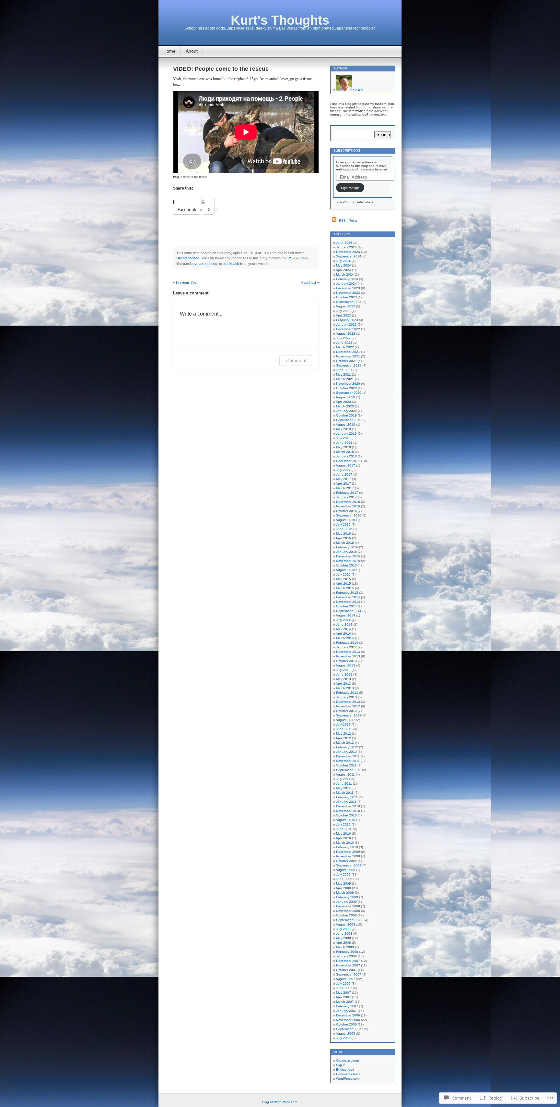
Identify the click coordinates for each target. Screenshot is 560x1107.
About (192, 51)
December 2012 (348, 701)
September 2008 (348, 920)
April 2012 (343, 738)
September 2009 (348, 865)
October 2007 (346, 970)
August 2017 (345, 465)
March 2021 (345, 379)
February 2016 (347, 547)
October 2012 (346, 711)
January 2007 (346, 1011)
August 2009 (345, 870)
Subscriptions (346, 150)
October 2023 (346, 297)
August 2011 (345, 774)
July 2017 (343, 470)
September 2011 (348, 770)
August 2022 (345, 333)
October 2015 (346, 565)
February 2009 (347, 897)
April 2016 (343, 538)
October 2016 (346, 511)
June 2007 (344, 988)
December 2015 (348, 556)
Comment (296, 360)
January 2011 (346, 801)
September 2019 (348, 420)
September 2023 (348, 302)
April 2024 (343, 270)
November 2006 (348, 1020)
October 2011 (346, 765)
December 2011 (348, 756)
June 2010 (344, 829)
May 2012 (343, 733)
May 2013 (343, 679)
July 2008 (343, 929)
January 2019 (346, 433)
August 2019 (345, 424)
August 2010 (345, 820)
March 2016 (345, 542)
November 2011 (348, 761)
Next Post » (310, 282)
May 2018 (343, 447)
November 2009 (348, 856)
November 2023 (348, 292)
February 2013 (347, 692)
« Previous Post (185, 282)
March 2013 (345, 688)
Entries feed (345, 1069)
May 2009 (343, 883)
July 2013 (343, 670)
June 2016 (344, 529)
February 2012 (347, 747)
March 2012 (345, 742)
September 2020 (348, 392)
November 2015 (348, 561)
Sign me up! (350, 188)
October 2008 (346, 915)
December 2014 (348, 597)
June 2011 (344, 783)
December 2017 (348, 461)
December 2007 (348, 961)
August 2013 (345, 665)
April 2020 (343, 402)
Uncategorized (187, 258)
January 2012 (346, 751)
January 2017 (346, 497)
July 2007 (343, 983)
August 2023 (345, 306)
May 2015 (343, 579)
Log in (340, 1065)
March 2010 (345, 842)
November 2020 (348, 383)
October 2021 (346, 361)
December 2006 (348, 1015)
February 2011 (347, 797)
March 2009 (345, 892)
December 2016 (348, 502)
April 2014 (343, 633)
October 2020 (346, 388)
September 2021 (348, 365)
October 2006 (346, 1024)
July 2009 (343, 874)
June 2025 (344, 242)
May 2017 (343, 479)
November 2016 (348, 506)
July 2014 (343, 620)
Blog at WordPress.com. (280, 1102)
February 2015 (347, 592)
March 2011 (345, 792)
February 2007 (347, 1006)
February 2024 (347, 279)
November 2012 (348, 706)
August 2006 (345, 1033)
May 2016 (343, 533)
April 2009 (343, 888)
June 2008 (344, 933)
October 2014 (346, 606)
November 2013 (348, 656)
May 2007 (343, 992)
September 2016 (348, 515)
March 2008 (345, 947)
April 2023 (343, 315)
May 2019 (343, 429)
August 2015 (345, 570)
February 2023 (347, 320)
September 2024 (348, 256)
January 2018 (346, 456)
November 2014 (348, 601)
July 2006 (343, 1038)
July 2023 (343, 311)
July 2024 (343, 261)
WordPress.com (347, 1078)
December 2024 (348, 252)
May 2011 (343, 788)
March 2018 (345, 452)
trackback (231, 264)
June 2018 (344, 442)
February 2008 (347, 951)
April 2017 (343, 483)
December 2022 (348, 329)
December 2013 (348, 651)
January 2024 (346, 283)
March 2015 (345, 588)
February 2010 (347, 847)
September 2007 (348, 974)
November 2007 (348, 965)
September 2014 (348, 611)
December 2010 (348, 806)
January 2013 (346, 697)
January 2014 (346, 647)
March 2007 (345, 1001)
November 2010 (348, 811)
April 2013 (343, 683)
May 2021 (343, 374)
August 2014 (345, 615)
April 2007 (343, 997)
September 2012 (348, 715)
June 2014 (344, 624)
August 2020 (345, 397)
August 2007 (345, 979)
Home (169, 51)
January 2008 (346, 956)
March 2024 (345, 274)
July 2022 (343, 338)
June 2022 (344, 342)
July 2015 (343, 574)
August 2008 (345, 924)
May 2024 (343, 265)
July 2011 (343, 779)
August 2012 (345, 720)
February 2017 (347, 492)
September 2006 (348, 1029)
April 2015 (343, 583)
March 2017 (345, 488)
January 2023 (346, 324)
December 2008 (348, 906)
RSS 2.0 (293, 258)
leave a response (203, 264)
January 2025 (346, 247)
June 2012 (344, 729)
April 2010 (343, 838)
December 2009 (348, 851)
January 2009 (346, 901)
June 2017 (344, 474)
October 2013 (346, 661)
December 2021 (348, 352)
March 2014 (345, 638)
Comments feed (348, 1074)
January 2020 (346, 411)
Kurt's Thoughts (280, 20)
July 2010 (343, 824)
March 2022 (345, 347)
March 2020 (345, 406)
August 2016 (345, 520)
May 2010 (343, 833)
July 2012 (343, 724)
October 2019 (346, 415)
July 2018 (343, 438)
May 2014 (343, 629)
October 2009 (346, 861)
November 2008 (348, 911)
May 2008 (343, 938)
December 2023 (348, 288)
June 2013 (344, 674)
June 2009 (344, 879)
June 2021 (344, 370)
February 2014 (347, 642)
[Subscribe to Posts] (334, 220)
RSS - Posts (348, 220)
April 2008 (343, 942)
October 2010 (346, 815)
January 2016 (346, 552)
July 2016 (343, 524)
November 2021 (348, 356)
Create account (347, 1060)
